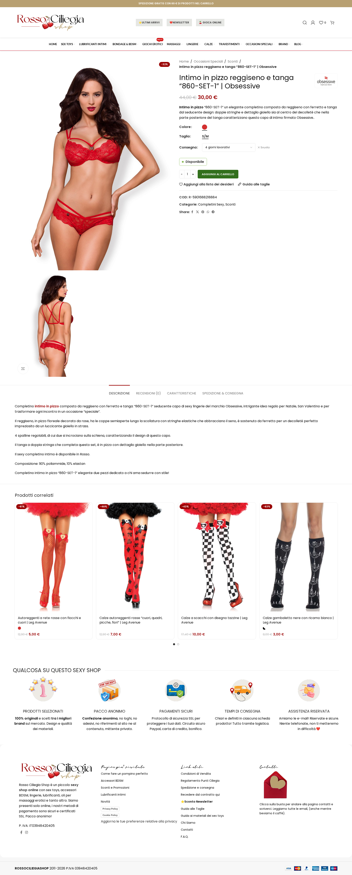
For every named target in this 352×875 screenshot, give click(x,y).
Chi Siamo (188, 823)
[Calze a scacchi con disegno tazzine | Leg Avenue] (217, 558)
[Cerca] (305, 22)
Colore (185, 127)
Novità (105, 802)
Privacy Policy (110, 808)
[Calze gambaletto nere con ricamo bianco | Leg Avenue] (298, 558)
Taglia (184, 136)
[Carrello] (332, 22)
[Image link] (57, 771)
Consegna (188, 147)
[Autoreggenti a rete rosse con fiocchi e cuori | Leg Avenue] (53, 558)
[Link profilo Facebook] (192, 212)
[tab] (119, 391)
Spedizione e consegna (197, 788)
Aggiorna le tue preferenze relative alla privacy (139, 821)
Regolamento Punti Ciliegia (200, 781)
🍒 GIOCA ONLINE (210, 22)
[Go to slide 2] (178, 644)
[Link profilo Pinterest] (202, 212)
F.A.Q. (184, 837)
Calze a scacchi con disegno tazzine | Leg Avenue (214, 620)
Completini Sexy (211, 204)
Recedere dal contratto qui (200, 795)
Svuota (265, 147)
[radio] (204, 127)
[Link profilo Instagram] (26, 832)
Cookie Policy (110, 815)
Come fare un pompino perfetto (124, 774)
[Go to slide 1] (174, 644)
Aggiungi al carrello (218, 174)
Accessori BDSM (112, 781)
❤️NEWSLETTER (179, 22)
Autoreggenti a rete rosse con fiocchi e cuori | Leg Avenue (49, 620)
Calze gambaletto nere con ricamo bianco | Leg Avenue (298, 620)
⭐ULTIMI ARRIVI (149, 22)
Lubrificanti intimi (113, 795)
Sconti (233, 61)
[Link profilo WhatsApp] (207, 212)
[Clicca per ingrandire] (23, 368)
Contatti (187, 830)
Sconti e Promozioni (115, 788)
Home (184, 61)
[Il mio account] (313, 22)
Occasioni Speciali (208, 61)
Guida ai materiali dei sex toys (202, 816)
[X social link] (197, 212)
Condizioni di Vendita (196, 774)
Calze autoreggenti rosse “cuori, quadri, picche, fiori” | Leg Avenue (130, 620)
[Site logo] (51, 22)
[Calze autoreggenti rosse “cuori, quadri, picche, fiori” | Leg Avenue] (135, 558)
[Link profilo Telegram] (213, 212)
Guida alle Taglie (192, 809)
